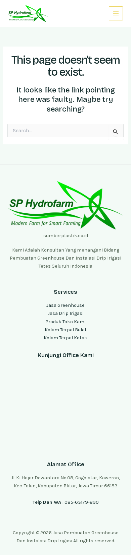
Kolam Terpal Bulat (66, 330)
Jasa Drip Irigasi (66, 313)
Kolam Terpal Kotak (65, 338)
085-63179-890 (81, 502)
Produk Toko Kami (65, 322)
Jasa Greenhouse (65, 305)
